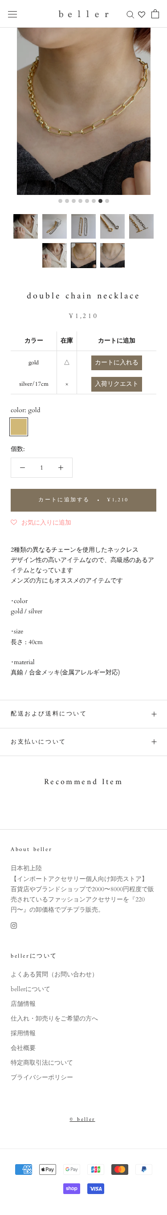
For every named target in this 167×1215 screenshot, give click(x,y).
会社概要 (23, 1048)
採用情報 (23, 1033)
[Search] (130, 14)
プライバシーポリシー (42, 1077)
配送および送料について (49, 714)
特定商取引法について (42, 1062)
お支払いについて (38, 742)
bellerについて (30, 989)
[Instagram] (14, 925)
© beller (82, 1119)
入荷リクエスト (116, 384)
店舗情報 (23, 1004)
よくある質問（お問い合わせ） (54, 974)
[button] (25, 226)
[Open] (12, 14)
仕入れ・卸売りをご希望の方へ (54, 1018)
